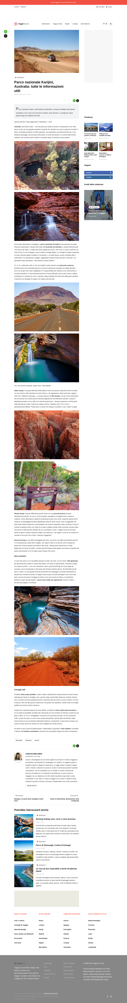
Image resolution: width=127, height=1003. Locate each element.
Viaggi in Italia (57, 24)
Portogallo (67, 929)
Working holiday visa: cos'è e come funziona (55, 819)
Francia (66, 938)
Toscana (91, 925)
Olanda (66, 934)
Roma (41, 920)
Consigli (75, 24)
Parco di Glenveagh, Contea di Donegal (53, 845)
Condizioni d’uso (49, 974)
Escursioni (18, 938)
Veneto (90, 943)
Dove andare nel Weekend (24, 934)
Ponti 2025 (101, 7)
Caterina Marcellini (33, 754)
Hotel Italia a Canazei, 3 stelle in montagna (105, 154)
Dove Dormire (68, 974)
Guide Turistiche (69, 963)
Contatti (16, 7)
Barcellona (43, 947)
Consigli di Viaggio (21, 925)
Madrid (41, 934)
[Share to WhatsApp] (74, 100)
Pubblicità (23, 7)
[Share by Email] (77, 100)
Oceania (28, 740)
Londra (41, 925)
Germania (67, 947)
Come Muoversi (69, 977)
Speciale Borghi (20, 929)
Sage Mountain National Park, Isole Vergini (90, 154)
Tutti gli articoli (31, 785)
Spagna (66, 925)
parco (37, 740)
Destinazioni (46, 24)
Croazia (66, 943)
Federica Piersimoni (51, 993)
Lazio (90, 934)
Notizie (110, 7)
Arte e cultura (19, 920)
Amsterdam (43, 938)
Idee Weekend (85, 24)
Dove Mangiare (69, 970)
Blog (45, 967)
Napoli (41, 943)
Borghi (67, 24)
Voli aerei (17, 943)
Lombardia (92, 947)
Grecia (66, 920)
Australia (19, 740)
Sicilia (90, 938)
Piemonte (91, 929)
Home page (48, 963)
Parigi (41, 929)
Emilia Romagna (94, 920)
